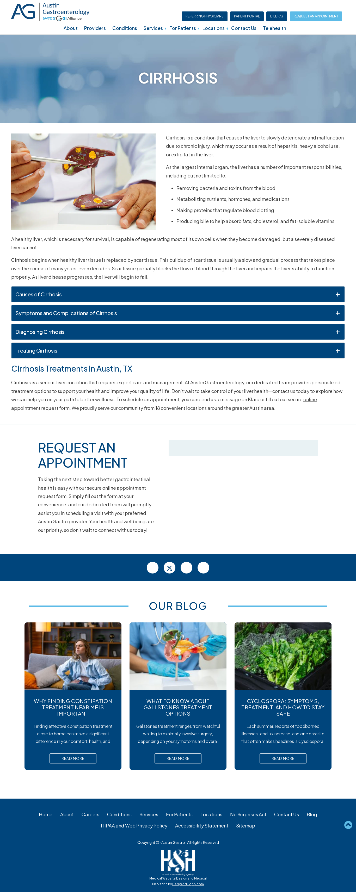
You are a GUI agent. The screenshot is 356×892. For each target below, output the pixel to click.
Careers (90, 814)
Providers (95, 28)
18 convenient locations (181, 408)
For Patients (182, 28)
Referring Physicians (205, 16)
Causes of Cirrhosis (38, 294)
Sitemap (245, 826)
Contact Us (243, 28)
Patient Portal (247, 16)
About (71, 28)
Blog (312, 814)
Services (153, 28)
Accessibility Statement (201, 826)
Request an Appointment (316, 16)
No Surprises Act (248, 814)
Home (45, 814)
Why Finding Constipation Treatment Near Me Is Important (73, 707)
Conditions (124, 28)
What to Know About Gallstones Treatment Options (178, 707)
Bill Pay (276, 16)
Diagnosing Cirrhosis (40, 331)
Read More (73, 758)
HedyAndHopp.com (188, 884)
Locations (213, 28)
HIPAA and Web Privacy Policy (134, 826)
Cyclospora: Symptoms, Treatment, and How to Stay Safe (283, 707)
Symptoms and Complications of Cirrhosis (66, 313)
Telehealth (274, 28)
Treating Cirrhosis (36, 350)
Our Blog (178, 605)
